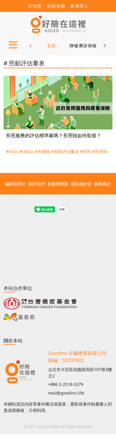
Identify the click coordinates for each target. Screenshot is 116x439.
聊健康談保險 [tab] (83, 45)
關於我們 (37, 184)
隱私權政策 (81, 184)
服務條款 (102, 184)
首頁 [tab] (51, 45)
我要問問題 (58, 184)
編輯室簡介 (15, 184)
